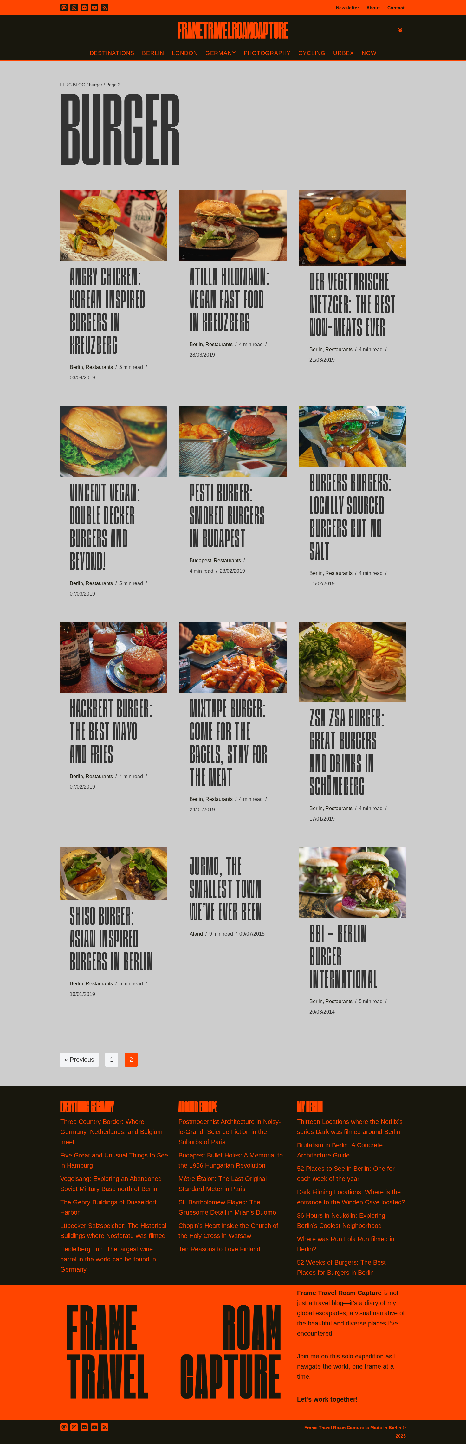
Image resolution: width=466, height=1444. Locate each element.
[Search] (400, 30)
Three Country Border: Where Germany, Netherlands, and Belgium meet (111, 1131)
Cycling (312, 53)
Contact (396, 7)
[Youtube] (94, 7)
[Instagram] (74, 7)
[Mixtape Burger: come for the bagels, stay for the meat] (233, 657)
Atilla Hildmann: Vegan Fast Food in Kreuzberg (230, 301)
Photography (267, 53)
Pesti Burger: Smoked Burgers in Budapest (227, 517)
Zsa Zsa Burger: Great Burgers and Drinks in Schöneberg (347, 754)
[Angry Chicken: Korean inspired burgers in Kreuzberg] (113, 225)
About (373, 7)
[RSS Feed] (104, 1427)
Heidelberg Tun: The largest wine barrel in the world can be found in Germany (108, 1259)
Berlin (153, 53)
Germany (220, 53)
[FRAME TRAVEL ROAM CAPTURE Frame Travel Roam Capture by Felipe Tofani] (233, 30)
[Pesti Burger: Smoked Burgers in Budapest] (233, 441)
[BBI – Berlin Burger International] (352, 883)
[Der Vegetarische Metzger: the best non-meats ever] (352, 228)
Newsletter (347, 7)
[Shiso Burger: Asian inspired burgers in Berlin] (113, 873)
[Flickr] (84, 7)
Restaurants (99, 367)
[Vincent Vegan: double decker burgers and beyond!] (113, 441)
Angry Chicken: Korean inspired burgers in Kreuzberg (108, 313)
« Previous (79, 1059)
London (185, 53)
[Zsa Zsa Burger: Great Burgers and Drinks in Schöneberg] (352, 662)
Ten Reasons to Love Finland (219, 1249)
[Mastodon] (64, 7)
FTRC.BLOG (72, 84)
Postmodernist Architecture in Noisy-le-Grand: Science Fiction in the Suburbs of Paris (229, 1131)
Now (369, 53)
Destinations (112, 53)
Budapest (200, 560)
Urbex (343, 53)
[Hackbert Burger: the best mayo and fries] (113, 657)
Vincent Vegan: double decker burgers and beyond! (105, 529)
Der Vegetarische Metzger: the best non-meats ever (352, 306)
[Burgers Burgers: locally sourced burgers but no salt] (352, 436)
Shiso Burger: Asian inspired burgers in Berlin (111, 941)
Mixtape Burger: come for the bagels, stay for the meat (228, 745)
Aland (196, 934)
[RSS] (104, 7)
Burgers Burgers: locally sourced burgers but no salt (350, 519)
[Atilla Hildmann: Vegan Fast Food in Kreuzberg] (233, 225)
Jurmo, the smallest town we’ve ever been (226, 891)
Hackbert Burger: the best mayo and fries (111, 733)
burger (95, 84)
